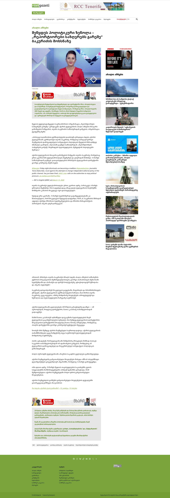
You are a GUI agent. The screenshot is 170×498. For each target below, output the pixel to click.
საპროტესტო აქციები (66, 473)
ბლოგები (107, 19)
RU (128, 19)
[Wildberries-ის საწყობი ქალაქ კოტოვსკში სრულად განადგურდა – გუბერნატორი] (122, 88)
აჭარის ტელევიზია (42, 445)
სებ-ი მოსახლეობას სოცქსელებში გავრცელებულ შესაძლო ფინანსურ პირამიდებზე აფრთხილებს (122, 189)
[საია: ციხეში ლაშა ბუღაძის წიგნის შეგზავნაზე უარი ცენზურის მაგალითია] (122, 233)
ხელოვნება (81, 19)
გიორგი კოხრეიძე (56, 445)
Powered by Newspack (49, 495)
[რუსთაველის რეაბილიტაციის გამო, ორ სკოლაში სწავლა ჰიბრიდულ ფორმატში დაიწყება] (122, 205)
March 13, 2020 (58, 180)
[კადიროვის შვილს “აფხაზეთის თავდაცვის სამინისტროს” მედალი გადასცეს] (122, 116)
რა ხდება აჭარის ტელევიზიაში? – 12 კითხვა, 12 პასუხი (54, 388)
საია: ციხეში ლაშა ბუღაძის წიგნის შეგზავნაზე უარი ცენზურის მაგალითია (122, 246)
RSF (34, 445)
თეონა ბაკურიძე (69, 445)
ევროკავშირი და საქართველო (69, 480)
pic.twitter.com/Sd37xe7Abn (49, 176)
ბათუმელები (121, 19)
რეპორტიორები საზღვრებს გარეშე (87, 445)
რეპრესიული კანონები (66, 478)
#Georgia (35, 168)
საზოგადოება (49, 19)
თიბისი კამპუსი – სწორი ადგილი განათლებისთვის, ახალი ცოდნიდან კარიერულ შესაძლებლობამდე (121, 158)
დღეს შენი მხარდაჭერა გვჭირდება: (49, 429)
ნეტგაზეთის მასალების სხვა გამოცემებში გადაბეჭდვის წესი (119, 495)
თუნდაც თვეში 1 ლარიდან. (57, 431)
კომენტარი (71, 19)
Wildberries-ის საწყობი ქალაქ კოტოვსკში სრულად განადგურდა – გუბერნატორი (120, 101)
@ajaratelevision (82, 168)
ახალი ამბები (37, 19)
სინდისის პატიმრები (66, 470)
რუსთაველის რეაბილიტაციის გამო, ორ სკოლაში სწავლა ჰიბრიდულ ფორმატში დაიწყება (121, 218)
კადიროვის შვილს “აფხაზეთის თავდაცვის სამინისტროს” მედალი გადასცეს (120, 129)
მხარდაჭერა (38, 13)
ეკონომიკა (61, 19)
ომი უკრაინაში (64, 475)
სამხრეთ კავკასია (94, 19)
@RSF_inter (63, 173)
